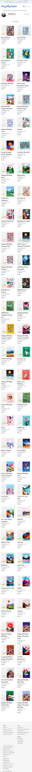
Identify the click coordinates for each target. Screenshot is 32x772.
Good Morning (6, 358)
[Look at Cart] (24, 8)
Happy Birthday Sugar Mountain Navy (23, 636)
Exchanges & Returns (23, 732)
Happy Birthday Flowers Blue (22, 107)
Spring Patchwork (7, 221)
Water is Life (5, 542)
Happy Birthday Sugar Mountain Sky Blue (23, 705)
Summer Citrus (22, 60)
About (4, 725)
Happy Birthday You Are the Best (23, 337)
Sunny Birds (21, 37)
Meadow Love (22, 404)
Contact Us (20, 727)
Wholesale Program (8, 732)
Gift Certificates (7, 734)
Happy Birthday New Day (22, 681)
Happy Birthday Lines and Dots (6, 474)
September (21, 175)
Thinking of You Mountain (22, 268)
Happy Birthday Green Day (6, 704)
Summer (20, 542)
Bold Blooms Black (23, 221)
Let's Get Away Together (6, 520)
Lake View (20, 565)
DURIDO (3, 41)
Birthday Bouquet (7, 83)
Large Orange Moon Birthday (6, 153)
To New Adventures (21, 658)
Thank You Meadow (4, 199)
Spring (19, 129)
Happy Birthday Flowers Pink (6, 245)
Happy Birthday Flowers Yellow (6, 337)
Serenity (20, 519)
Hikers (19, 588)
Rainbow (4, 565)
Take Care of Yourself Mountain (23, 245)
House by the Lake (7, 588)
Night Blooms (22, 290)
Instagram (20, 740)
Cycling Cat (21, 358)
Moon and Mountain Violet (22, 84)
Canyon (20, 611)
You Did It (4, 496)
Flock (3, 427)
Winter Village (6, 450)
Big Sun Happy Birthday (6, 635)
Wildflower (21, 427)
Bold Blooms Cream (5, 291)
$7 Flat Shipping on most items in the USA (16, 2)
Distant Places (6, 611)
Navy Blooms (5, 37)
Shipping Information (23, 729)
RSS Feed (19, 743)
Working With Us (7, 729)
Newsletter (20, 741)
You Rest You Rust (23, 152)
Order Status (20, 731)
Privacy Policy (21, 734)
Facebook (20, 738)
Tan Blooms (21, 198)
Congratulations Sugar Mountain (7, 658)
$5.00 (3, 43)
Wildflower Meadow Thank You (6, 315)
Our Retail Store (7, 731)
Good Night (21, 450)
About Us (5, 727)
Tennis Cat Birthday (21, 382)
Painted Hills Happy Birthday (6, 107)
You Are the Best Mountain (7, 681)
